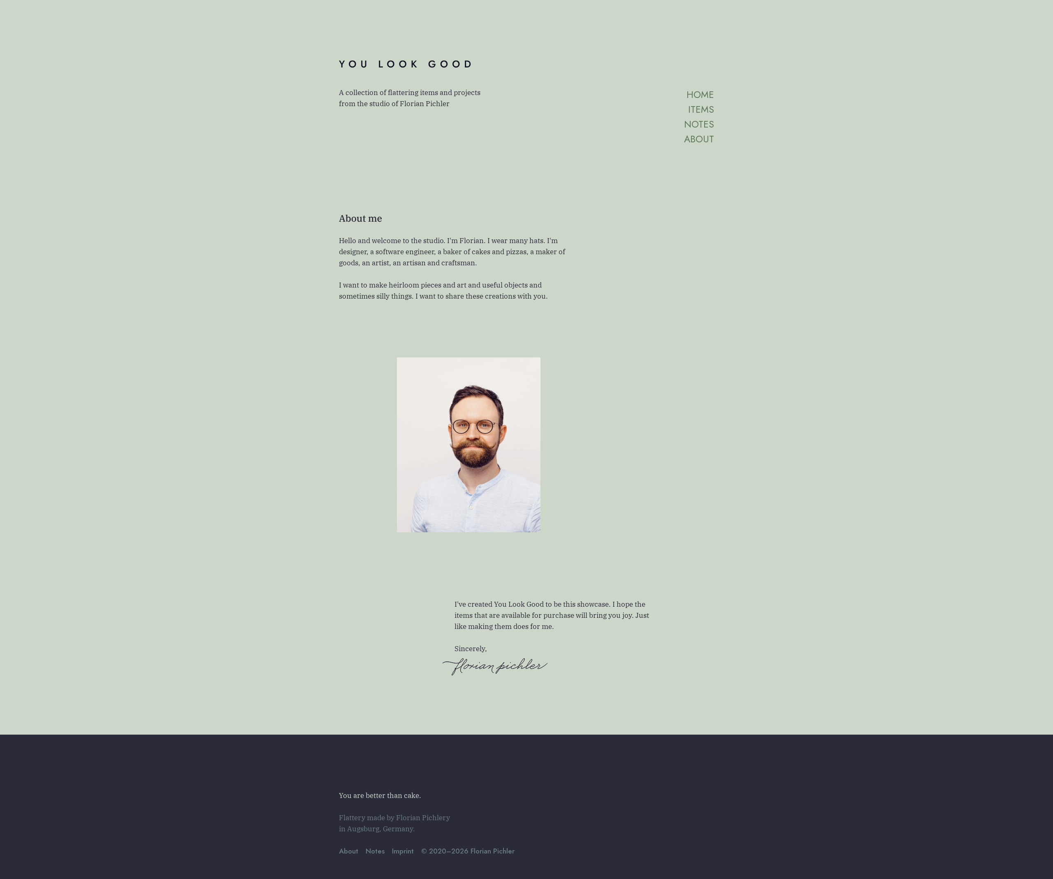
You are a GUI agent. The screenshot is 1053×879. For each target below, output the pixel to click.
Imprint (403, 851)
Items (701, 109)
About (699, 139)
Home (700, 95)
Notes (699, 124)
